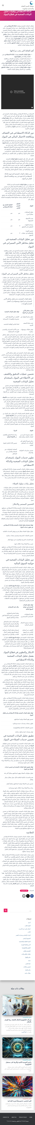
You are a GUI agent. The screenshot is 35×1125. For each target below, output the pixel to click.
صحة (29, 960)
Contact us (6, 1117)
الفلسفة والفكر (27, 951)
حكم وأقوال (28, 957)
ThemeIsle (9, 1121)
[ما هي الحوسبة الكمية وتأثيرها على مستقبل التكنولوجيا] (17, 1047)
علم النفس (28, 963)
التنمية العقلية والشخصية (25, 941)
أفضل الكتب (28, 925)
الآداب (29, 932)
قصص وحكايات (27, 967)
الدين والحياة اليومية (26, 944)
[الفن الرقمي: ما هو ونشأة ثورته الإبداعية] (17, 1086)
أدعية (29, 922)
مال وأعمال (28, 970)
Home (30, 1117)
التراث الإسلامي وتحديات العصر (23, 935)
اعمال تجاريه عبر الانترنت (25, 929)
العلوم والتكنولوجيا (24, 890)
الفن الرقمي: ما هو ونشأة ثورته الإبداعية (19, 1101)
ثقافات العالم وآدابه (26, 954)
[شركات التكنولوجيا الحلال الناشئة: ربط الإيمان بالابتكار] (17, 1005)
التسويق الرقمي (27, 938)
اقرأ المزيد (23, 1032)
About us (14, 1117)
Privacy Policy (23, 1117)
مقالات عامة (28, 973)
